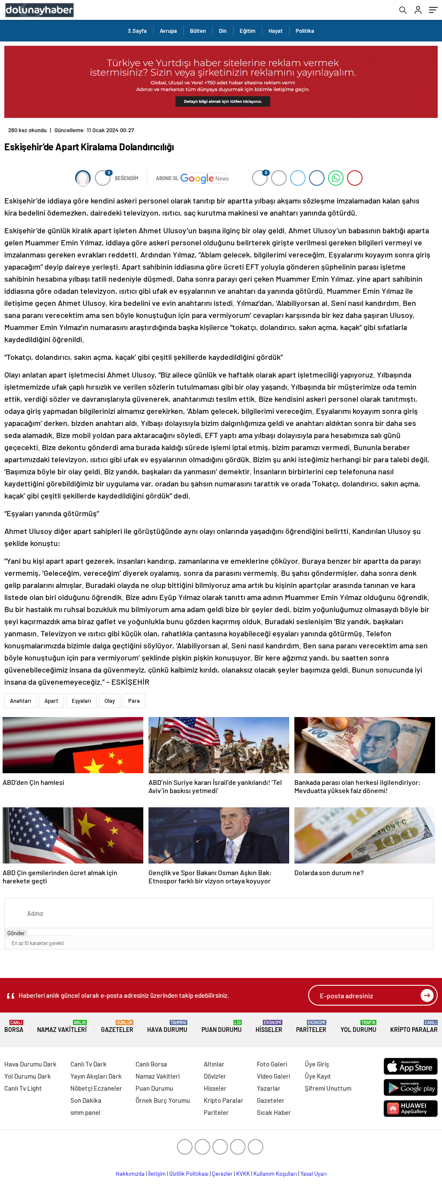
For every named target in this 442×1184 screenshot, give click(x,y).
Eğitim (248, 30)
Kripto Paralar (414, 1026)
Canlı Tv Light (23, 1088)
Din (223, 30)
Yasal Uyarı (313, 1173)
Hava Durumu (167, 1026)
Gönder (16, 933)
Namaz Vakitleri (62, 1026)
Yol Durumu (358, 1026)
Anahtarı (20, 700)
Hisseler (269, 1026)
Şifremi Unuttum (328, 1088)
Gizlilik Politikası (188, 1173)
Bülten (198, 30)
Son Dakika (85, 1100)
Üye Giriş (317, 1064)
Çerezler (222, 1173)
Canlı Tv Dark (88, 1064)
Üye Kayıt (318, 1076)
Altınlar (214, 1064)
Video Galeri (273, 1076)
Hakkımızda (130, 1173)
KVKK (243, 1173)
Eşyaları (81, 700)
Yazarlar (269, 1088)
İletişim (157, 1173)
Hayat (275, 30)
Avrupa (168, 30)
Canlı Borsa (151, 1064)
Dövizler (215, 1076)
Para (134, 700)
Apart (51, 700)
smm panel (85, 1112)
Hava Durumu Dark (30, 1064)
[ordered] (51, 935)
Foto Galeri (272, 1064)
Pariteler (311, 1026)
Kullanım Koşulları (275, 1173)
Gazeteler (117, 1026)
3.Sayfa (137, 30)
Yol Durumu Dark (27, 1076)
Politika (305, 30)
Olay (109, 700)
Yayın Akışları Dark (96, 1076)
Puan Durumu (222, 1026)
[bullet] (57, 935)
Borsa (13, 1026)
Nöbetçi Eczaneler (96, 1088)
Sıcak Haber (274, 1112)
